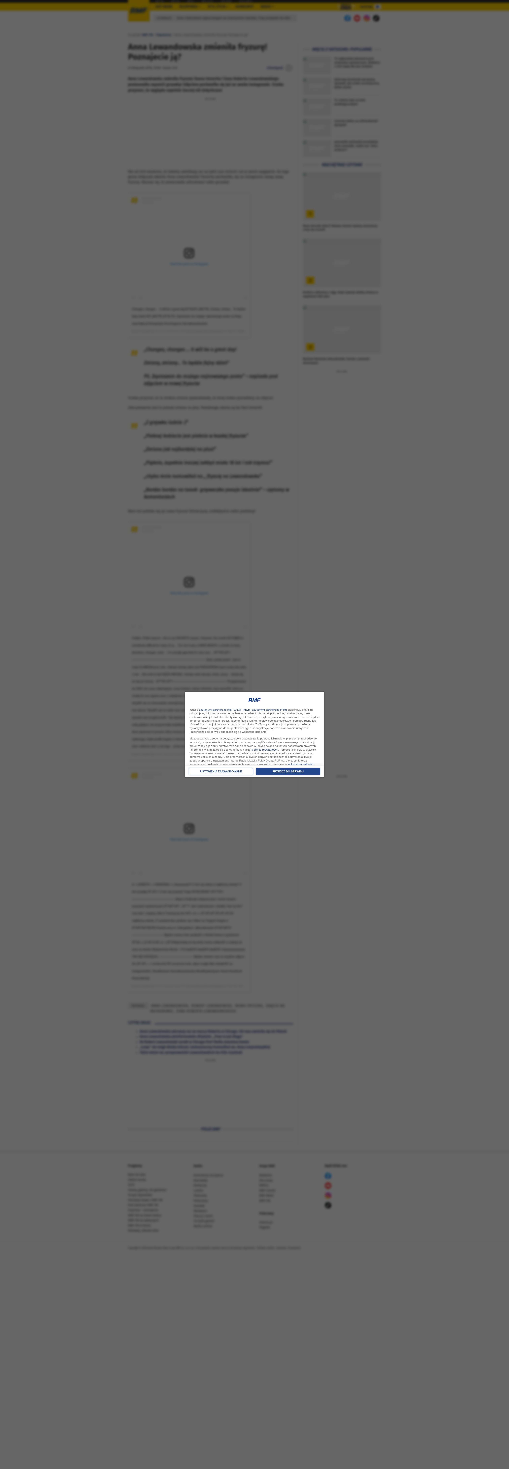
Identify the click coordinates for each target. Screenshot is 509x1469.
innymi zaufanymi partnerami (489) (265, 709)
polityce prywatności (264, 749)
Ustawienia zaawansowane (221, 771)
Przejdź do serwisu (288, 771)
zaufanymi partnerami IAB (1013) (220, 709)
